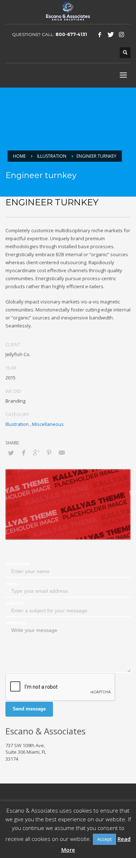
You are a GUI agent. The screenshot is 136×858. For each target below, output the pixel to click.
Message (15, 623)
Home (19, 156)
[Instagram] (121, 34)
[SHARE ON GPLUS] (36, 452)
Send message (29, 709)
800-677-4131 (71, 34)
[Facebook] (99, 34)
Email (12, 583)
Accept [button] (104, 839)
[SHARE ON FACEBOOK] (23, 452)
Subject (15, 603)
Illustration (51, 156)
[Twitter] (110, 34)
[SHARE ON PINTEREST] (49, 452)
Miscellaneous (48, 424)
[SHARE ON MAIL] (61, 452)
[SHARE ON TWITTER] (10, 452)
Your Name (18, 564)
